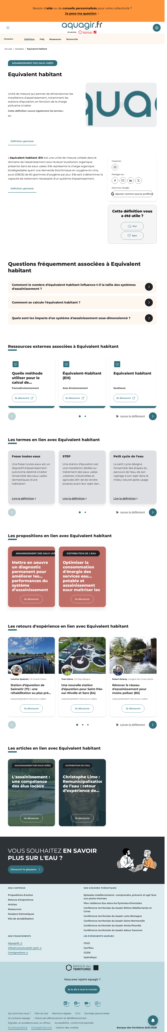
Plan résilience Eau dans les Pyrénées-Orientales (113, 903)
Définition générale (22, 188)
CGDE (87, 952)
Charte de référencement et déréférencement (61, 1018)
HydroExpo (90, 957)
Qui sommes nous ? (19, 1013)
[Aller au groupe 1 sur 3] (77, 725)
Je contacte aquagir (19, 1018)
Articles (12, 904)
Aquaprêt (15, 943)
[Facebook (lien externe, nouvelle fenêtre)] (77, 1003)
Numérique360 (18, 1027)
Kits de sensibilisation (21, 918)
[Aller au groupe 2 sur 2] (85, 416)
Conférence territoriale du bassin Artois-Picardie (112, 925)
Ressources (55, 39)
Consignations (18, 952)
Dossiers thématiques (21, 913)
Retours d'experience (20, 899)
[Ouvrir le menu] (8, 28)
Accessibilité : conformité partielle (74, 1022)
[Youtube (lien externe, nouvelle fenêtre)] (87, 1003)
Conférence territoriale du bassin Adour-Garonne (113, 930)
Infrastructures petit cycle (25, 947)
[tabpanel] (56, 168)
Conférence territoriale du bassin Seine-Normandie (114, 920)
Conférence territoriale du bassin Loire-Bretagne (113, 916)
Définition (29, 39)
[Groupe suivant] (153, 416)
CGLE (87, 943)
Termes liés (72, 39)
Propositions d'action (20, 895)
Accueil (8, 49)
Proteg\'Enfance (41, 1027)
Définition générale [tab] (22, 141)
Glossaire (19, 49)
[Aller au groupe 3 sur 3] (88, 724)
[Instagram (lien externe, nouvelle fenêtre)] (98, 1003)
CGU (77, 1013)
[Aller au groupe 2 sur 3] (82, 724)
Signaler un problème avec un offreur (29, 1022)
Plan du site (41, 1013)
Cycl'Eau (89, 947)
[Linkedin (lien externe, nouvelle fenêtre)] (66, 1003)
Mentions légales (61, 1013)
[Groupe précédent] (12, 416)
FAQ (42, 39)
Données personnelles (96, 1013)
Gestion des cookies (67, 1027)
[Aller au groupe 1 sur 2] (80, 416)
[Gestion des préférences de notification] (153, 1020)
